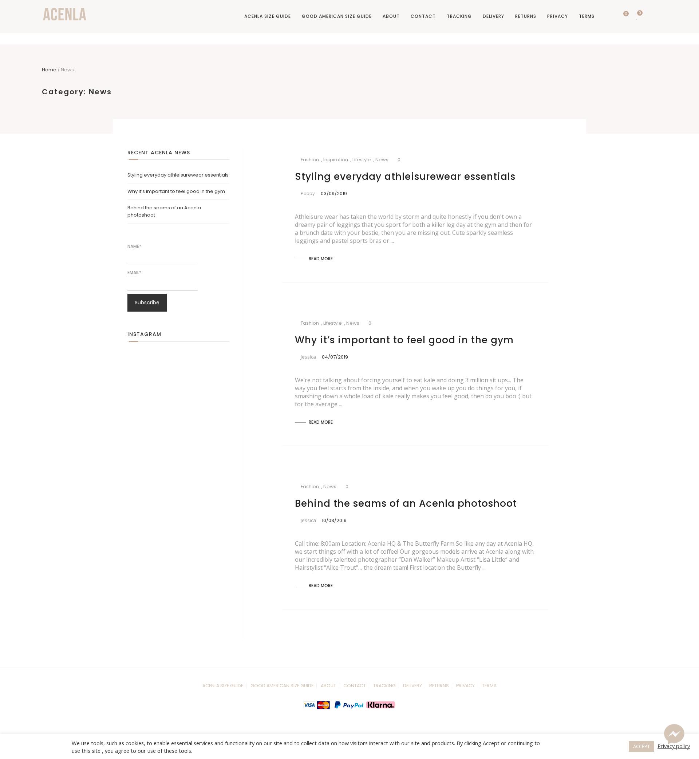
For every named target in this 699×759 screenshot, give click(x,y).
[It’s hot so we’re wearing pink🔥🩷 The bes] (140, 365)
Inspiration (335, 159)
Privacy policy (673, 746)
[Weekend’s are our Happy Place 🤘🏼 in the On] (165, 391)
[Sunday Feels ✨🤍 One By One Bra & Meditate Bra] (191, 365)
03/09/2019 (334, 193)
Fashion (310, 159)
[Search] (609, 16)
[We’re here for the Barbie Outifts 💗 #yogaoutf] (216, 365)
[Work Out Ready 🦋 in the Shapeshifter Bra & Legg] (165, 365)
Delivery (493, 16)
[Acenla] (64, 14)
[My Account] (650, 16)
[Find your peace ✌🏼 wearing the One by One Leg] (191, 391)
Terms (587, 16)
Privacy (557, 16)
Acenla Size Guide (267, 16)
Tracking (459, 16)
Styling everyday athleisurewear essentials (405, 176)
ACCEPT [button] (641, 746)
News (381, 159)
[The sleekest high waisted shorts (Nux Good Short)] (216, 391)
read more (320, 259)
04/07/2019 (335, 356)
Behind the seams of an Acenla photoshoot (406, 503)
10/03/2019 (334, 520)
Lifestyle (361, 159)
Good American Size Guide (337, 16)
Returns (525, 16)
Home (49, 69)
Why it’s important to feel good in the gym (404, 340)
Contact (423, 16)
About (391, 16)
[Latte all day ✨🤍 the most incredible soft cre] (140, 391)
